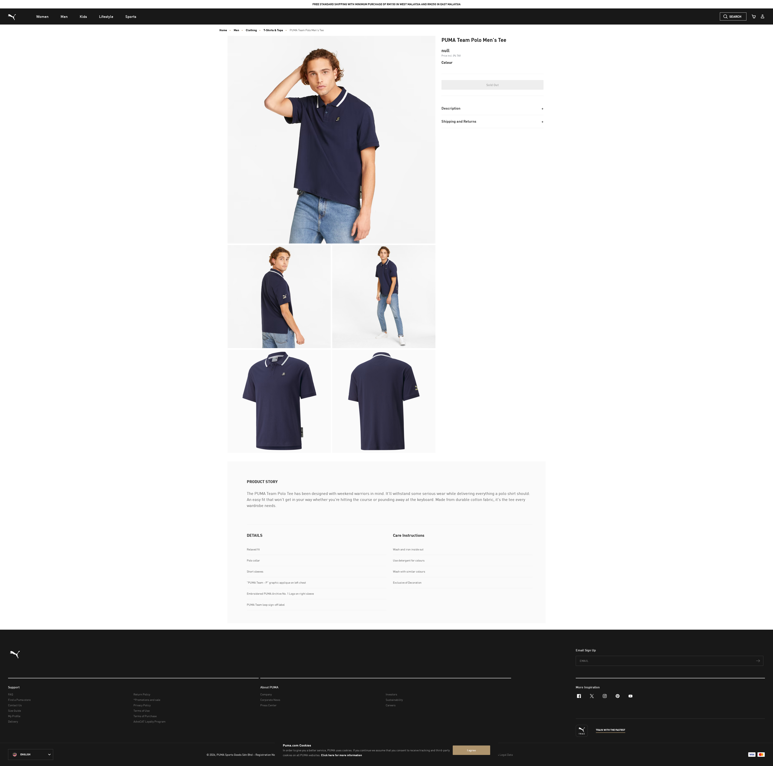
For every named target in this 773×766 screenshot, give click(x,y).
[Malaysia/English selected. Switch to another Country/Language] (30, 754)
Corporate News (270, 699)
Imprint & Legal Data (500, 754)
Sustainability (394, 699)
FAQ (10, 694)
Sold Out (492, 85)
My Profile (14, 716)
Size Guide (14, 710)
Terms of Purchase (145, 716)
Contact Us (15, 705)
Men (236, 30)
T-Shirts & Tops (273, 30)
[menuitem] (42, 16)
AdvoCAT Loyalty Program (149, 721)
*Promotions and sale (146, 699)
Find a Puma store (19, 699)
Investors (391, 694)
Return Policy (141, 694)
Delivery (13, 721)
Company (266, 694)
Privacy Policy (142, 705)
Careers (391, 705)
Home (223, 30)
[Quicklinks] (762, 16)
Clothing (251, 30)
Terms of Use (141, 710)
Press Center (268, 705)
